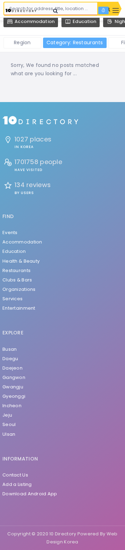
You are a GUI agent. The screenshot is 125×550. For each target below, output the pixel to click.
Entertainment (18, 308)
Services (12, 298)
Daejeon (12, 368)
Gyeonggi (13, 396)
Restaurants (16, 270)
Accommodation (22, 242)
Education (14, 251)
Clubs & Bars (17, 280)
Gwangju (12, 387)
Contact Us (15, 475)
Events (10, 232)
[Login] (103, 10)
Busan (9, 349)
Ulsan (8, 434)
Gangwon (13, 377)
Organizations (19, 289)
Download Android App (29, 493)
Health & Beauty (21, 261)
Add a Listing (17, 484)
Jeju (7, 415)
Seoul (9, 424)
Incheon (12, 405)
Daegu (10, 358)
